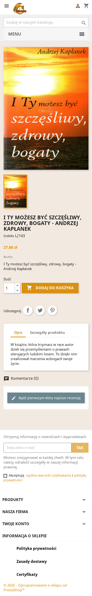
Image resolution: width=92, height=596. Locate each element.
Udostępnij (28, 310)
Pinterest (52, 310)
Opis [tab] (18, 332)
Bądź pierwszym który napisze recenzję (46, 398)
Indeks (9, 236)
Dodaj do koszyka (50, 288)
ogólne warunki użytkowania (48, 475)
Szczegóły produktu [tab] (47, 332)
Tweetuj (40, 310)
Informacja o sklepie (24, 535)
